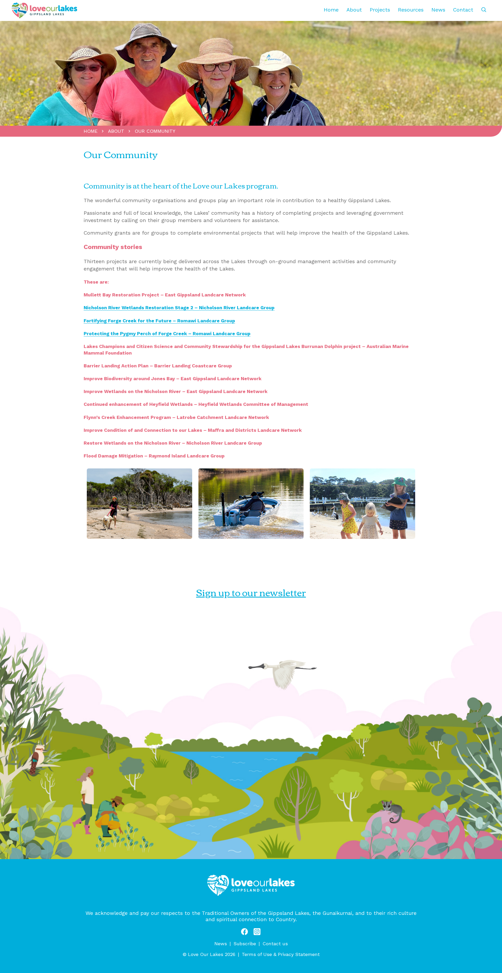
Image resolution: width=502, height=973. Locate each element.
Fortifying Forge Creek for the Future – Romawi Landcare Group (159, 320)
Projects (380, 10)
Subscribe (244, 943)
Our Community (155, 131)
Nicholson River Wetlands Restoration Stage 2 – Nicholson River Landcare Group (179, 307)
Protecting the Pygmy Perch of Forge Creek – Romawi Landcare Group (167, 333)
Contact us (275, 943)
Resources (411, 10)
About (354, 10)
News (438, 10)
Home (331, 10)
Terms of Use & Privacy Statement (281, 954)
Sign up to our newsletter (251, 592)
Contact (463, 10)
